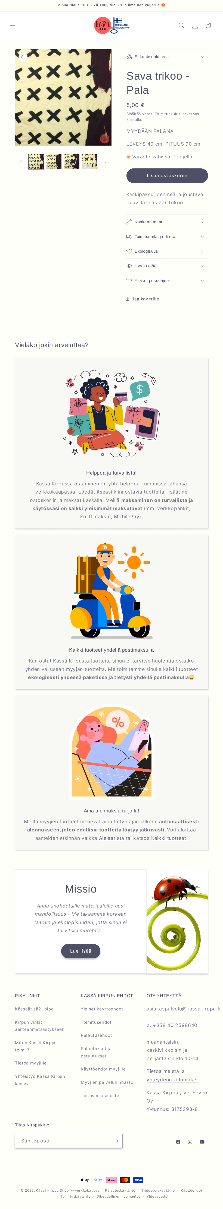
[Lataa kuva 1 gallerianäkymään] (36, 161)
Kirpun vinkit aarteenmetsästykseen (39, 1026)
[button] (12, 25)
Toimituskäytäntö (75, 1196)
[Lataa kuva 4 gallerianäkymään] (89, 161)
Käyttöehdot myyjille (103, 1069)
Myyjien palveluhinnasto (107, 1082)
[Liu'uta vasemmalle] (21, 162)
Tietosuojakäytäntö (158, 1190)
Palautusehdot (96, 1035)
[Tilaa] (115, 1141)
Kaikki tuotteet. (169, 838)
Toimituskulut (167, 114)
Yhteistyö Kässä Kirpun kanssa (40, 1080)
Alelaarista (111, 838)
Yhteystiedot (158, 1196)
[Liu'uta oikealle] (106, 162)
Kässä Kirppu (47, 1190)
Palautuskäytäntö (120, 1190)
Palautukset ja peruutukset (96, 1052)
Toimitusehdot (96, 1022)
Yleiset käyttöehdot (102, 1009)
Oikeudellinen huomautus (119, 1196)
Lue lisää (81, 951)
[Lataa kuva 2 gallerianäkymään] (54, 161)
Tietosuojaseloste (100, 1095)
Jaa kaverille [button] (145, 299)
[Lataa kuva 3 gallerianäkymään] (71, 161)
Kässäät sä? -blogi (35, 1009)
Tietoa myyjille (31, 1063)
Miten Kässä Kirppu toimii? (36, 1046)
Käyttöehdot (191, 1190)
